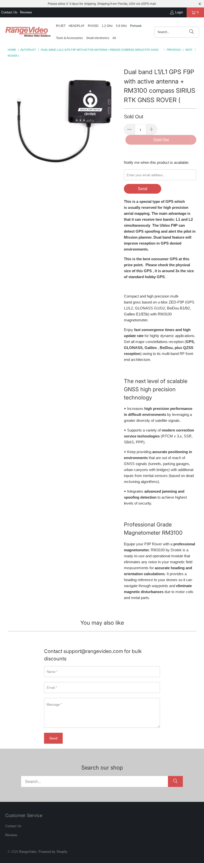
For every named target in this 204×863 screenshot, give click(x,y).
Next (189, 49)
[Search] (191, 32)
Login (179, 12)
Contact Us (9, 12)
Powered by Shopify (53, 852)
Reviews (26, 12)
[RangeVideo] (28, 32)
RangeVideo (28, 852)
